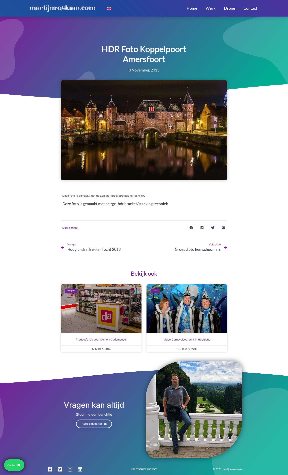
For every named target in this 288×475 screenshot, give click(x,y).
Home (192, 8)
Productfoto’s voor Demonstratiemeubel (101, 339)
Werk (211, 8)
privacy (152, 468)
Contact (250, 8)
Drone (229, 8)
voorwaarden (138, 468)
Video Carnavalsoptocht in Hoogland (187, 339)
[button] (191, 227)
